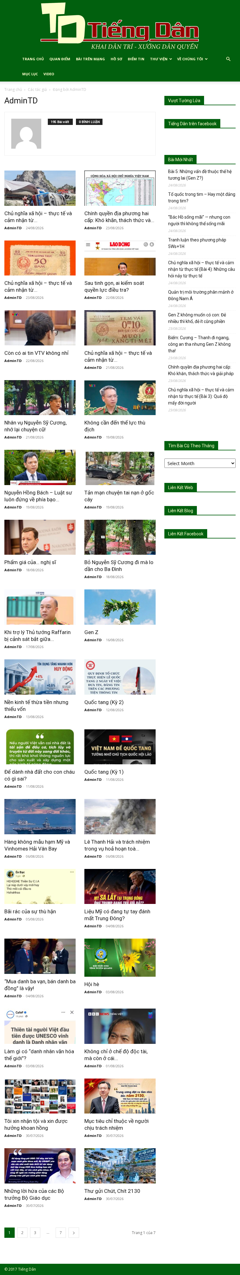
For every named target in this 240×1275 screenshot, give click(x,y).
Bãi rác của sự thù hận (30, 911)
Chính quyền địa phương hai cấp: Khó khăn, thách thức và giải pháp (201, 370)
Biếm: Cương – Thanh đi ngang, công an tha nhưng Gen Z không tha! (199, 344)
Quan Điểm (59, 59)
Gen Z (91, 632)
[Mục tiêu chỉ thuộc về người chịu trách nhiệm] (120, 1096)
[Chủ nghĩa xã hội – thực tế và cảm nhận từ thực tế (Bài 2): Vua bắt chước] (120, 327)
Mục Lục (30, 74)
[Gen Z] (120, 607)
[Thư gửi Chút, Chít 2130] (120, 1165)
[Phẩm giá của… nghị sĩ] (40, 537)
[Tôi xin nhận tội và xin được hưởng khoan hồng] (40, 1096)
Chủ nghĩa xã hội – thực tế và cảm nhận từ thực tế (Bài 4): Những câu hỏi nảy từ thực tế (201, 269)
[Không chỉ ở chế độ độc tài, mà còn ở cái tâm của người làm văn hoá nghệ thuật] (120, 1026)
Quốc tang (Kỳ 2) (104, 702)
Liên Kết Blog (180, 510)
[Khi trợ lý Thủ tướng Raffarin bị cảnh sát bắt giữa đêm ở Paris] (40, 607)
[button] (228, 59)
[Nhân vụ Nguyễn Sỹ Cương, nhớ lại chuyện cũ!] (40, 397)
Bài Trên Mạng (90, 59)
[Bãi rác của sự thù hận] (40, 886)
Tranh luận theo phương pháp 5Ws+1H (197, 243)
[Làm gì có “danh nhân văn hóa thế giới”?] (40, 1026)
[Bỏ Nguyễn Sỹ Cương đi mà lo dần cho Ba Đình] (120, 537)
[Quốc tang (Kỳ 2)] (120, 677)
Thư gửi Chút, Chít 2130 (112, 1191)
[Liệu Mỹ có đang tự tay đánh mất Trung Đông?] (120, 886)
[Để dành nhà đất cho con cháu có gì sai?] (40, 747)
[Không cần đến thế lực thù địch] (120, 397)
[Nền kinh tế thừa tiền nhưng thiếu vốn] (40, 677)
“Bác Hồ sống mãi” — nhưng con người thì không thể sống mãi (199, 220)
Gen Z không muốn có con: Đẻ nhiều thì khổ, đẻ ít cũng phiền (197, 318)
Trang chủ (13, 89)
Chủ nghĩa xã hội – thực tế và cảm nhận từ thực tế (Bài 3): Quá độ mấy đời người (201, 396)
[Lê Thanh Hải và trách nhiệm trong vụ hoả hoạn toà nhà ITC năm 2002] (120, 816)
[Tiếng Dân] (120, 26)
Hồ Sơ (116, 59)
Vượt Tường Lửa (184, 100)
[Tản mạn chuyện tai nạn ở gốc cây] (120, 467)
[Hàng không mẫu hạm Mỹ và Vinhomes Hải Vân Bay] (40, 816)
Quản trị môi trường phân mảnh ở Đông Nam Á (200, 295)
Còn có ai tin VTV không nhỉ (36, 353)
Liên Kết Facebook (185, 533)
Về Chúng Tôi (190, 59)
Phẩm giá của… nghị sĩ (30, 562)
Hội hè (91, 984)
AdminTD (13, 228)
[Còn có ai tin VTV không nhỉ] (40, 327)
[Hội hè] (120, 958)
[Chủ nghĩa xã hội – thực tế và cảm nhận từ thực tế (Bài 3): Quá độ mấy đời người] (40, 258)
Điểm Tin (136, 59)
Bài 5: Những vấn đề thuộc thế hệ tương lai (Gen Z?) (200, 175)
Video (48, 74)
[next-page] (73, 1233)
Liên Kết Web (180, 487)
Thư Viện (159, 59)
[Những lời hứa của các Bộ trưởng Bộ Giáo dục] (40, 1165)
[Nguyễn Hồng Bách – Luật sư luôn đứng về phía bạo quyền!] (40, 467)
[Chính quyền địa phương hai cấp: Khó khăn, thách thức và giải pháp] (120, 188)
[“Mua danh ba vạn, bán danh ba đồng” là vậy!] (40, 956)
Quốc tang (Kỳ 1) (104, 772)
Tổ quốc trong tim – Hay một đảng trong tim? (201, 197)
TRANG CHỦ (33, 59)
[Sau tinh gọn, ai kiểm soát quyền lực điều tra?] (120, 258)
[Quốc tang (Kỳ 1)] (120, 747)
